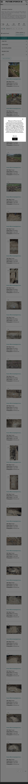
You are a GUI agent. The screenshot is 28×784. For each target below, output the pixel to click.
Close (14, 139)
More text (15, 136)
